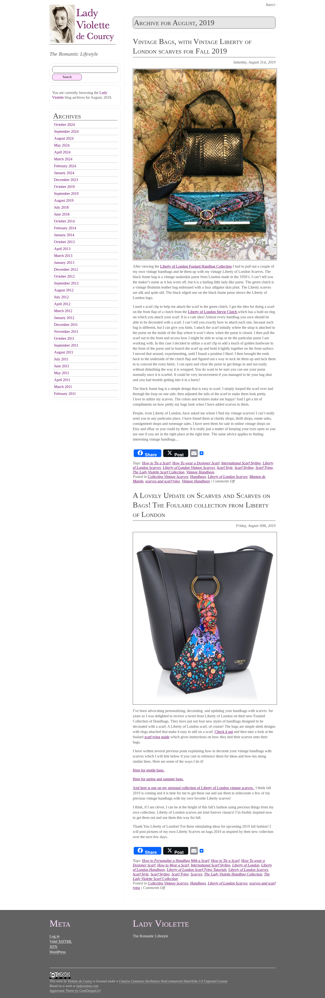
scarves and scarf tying (162, 481)
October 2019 (64, 187)
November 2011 (66, 331)
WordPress (57, 952)
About (271, 5)
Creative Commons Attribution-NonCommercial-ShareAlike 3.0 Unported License (173, 981)
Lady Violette (82, 24)
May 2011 (61, 373)
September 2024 (66, 131)
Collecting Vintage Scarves (168, 477)
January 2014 (64, 235)
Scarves (196, 874)
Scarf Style (225, 468)
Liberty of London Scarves (227, 477)
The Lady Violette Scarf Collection (158, 472)
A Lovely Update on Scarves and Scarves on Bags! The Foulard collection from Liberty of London (201, 505)
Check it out (224, 732)
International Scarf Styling (241, 463)
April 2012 (62, 304)
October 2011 (64, 338)
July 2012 (61, 297)
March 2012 (63, 311)
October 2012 (64, 276)
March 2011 (63, 387)
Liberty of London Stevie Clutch (213, 312)
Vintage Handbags (200, 472)
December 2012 (66, 269)
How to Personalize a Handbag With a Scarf (175, 861)
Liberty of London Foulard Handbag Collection (196, 266)
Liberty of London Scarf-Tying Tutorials (197, 870)
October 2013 (64, 242)
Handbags (198, 477)
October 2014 (64, 221)
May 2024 (61, 145)
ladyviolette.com (87, 986)
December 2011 (66, 325)
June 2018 (61, 214)
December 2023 (66, 180)
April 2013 (62, 249)
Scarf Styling (244, 468)
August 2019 (64, 200)
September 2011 (66, 345)
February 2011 (65, 394)
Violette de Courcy (80, 981)
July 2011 (61, 359)
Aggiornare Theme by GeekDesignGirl (75, 991)
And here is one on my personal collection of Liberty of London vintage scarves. (194, 788)
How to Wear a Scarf (173, 865)
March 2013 (63, 256)
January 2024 (64, 173)
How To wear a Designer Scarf (195, 463)
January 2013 (64, 263)
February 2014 (65, 228)
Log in (54, 936)
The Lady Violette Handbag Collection (233, 874)
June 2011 (61, 366)
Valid (60, 941)
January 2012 (64, 318)
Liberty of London (245, 865)
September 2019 (66, 194)
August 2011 (63, 352)
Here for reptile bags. (148, 770)
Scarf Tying (264, 468)
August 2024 (64, 138)
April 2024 (62, 152)
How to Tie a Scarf (156, 463)
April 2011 (62, 380)
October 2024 (64, 125)
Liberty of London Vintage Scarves (189, 468)
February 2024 (65, 166)
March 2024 (63, 159)
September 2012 (66, 283)
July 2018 (61, 207)
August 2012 (64, 290)
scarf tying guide (156, 737)
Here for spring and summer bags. (158, 779)
